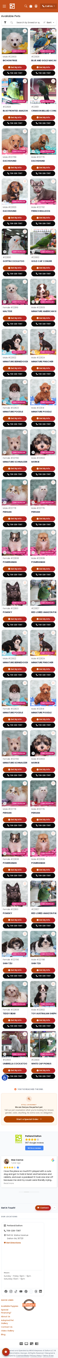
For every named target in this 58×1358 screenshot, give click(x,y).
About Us (5, 1316)
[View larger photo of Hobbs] (53, 181)
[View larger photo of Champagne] (25, 382)
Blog (3, 1334)
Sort (49, 22)
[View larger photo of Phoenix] (25, 231)
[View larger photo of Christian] (25, 181)
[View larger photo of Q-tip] (25, 1034)
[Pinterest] (26, 1291)
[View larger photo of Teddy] (53, 81)
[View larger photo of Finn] (25, 31)
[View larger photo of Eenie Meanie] (25, 934)
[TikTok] (16, 1291)
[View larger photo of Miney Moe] (53, 934)
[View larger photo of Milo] (53, 382)
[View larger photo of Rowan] (25, 482)
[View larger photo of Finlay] (53, 482)
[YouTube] (21, 1291)
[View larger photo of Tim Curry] (53, 532)
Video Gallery (7, 1330)
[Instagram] (11, 1291)
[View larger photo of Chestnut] (53, 984)
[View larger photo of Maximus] (53, 332)
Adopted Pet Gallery (7, 1322)
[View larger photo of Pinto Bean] (25, 131)
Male (9, 56)
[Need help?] (6, 1352)
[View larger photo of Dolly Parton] (25, 532)
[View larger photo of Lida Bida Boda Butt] (25, 984)
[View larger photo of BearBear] (53, 432)
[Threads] (36, 1291)
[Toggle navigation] (4, 6)
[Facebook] (6, 1291)
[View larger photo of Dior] (25, 282)
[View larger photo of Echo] (53, 1034)
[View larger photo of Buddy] (53, 582)
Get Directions (13, 1242)
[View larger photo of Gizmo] (25, 81)
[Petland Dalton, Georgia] (12, 6)
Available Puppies (9, 1306)
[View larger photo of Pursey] (53, 31)
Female (10, 307)
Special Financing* (6, 1311)
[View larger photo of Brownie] (53, 282)
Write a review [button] (34, 1148)
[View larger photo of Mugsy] (53, 131)
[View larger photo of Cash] (25, 332)
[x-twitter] (31, 1291)
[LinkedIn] (40, 1291)
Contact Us (6, 1327)
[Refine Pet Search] (5, 22)
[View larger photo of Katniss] (25, 432)
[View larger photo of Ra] (53, 231)
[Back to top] (54, 1207)
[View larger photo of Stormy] (25, 582)
